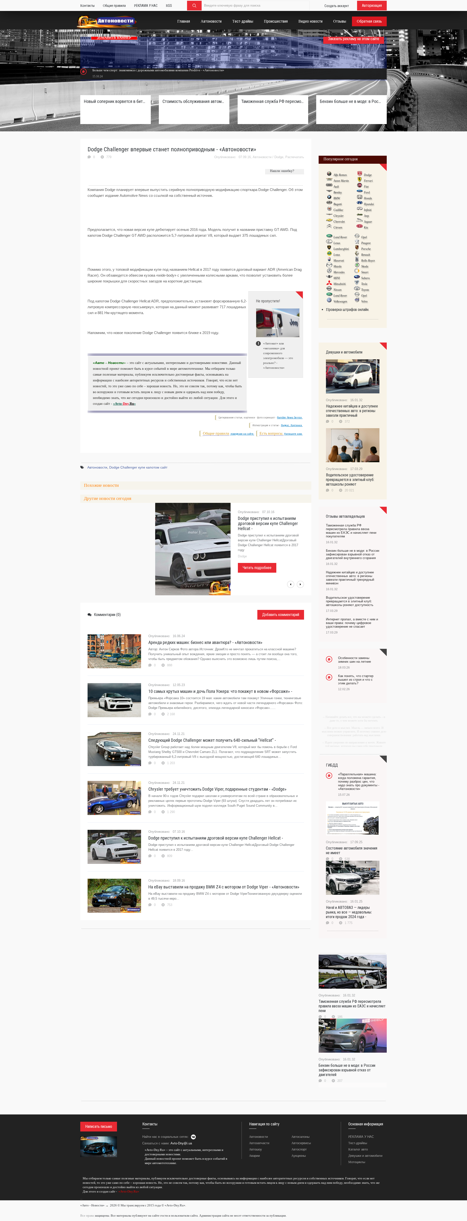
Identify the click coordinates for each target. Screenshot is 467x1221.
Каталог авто (358, 1149)
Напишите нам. (293, 433)
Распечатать (294, 157)
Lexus (336, 243)
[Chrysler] (329, 215)
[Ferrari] (359, 180)
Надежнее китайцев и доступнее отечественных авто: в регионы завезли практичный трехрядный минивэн (350, 577)
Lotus (336, 254)
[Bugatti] (329, 204)
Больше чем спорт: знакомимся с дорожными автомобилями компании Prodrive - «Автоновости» (158, 70)
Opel (364, 237)
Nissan (337, 289)
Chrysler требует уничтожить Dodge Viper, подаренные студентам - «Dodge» (217, 789)
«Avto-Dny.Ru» (128, 1191)
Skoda (364, 266)
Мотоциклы (356, 1162)
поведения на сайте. (242, 433)
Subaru (365, 278)
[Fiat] (359, 186)
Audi (336, 186)
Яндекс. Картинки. (292, 425)
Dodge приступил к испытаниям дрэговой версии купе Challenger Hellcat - (268, 523)
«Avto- (118, 404)
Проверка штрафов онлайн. (347, 309)
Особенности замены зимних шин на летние (354, 659)
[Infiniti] (359, 210)
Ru (132, 404)
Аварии (254, 1156)
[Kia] (359, 227)
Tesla (364, 284)
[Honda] (359, 198)
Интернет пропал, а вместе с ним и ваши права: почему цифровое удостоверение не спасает (352, 622)
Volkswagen (340, 301)
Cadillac (338, 210)
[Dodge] (359, 175)
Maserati (338, 260)
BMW (336, 198)
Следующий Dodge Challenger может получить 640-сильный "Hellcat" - (212, 740)
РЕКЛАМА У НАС (361, 1137)
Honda (368, 198)
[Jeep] (359, 215)
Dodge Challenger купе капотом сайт (138, 467)
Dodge (278, 157)
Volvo (364, 301)
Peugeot (365, 243)
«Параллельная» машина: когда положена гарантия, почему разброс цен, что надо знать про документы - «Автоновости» (358, 781)
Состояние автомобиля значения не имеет (351, 850)
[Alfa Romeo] (329, 175)
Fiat (366, 186)
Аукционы (298, 1156)
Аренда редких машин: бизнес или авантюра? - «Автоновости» (205, 642)
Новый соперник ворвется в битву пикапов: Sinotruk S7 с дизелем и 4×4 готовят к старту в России (115, 101)
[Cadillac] (329, 210)
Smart (364, 272)
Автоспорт (299, 1149)
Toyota (365, 289)
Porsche (366, 249)
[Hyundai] (359, 204)
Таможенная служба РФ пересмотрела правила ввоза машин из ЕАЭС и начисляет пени (352, 1006)
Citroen (337, 227)
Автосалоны (300, 1137)
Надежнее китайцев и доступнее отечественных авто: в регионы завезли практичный (352, 411)
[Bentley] (329, 192)
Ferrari (368, 180)
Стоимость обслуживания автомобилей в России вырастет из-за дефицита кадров (194, 101)
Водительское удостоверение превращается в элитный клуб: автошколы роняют (350, 480)
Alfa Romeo (340, 175)
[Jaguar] (359, 221)
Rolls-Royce (368, 260)
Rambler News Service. (290, 417)
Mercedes (339, 272)
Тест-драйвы (357, 1143)
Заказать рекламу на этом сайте (353, 38)
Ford (367, 192)
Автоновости (262, 157)
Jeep (366, 215)
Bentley (337, 192)
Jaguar (368, 221)
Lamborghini (341, 249)
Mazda (337, 266)
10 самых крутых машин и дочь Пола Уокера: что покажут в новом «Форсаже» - (220, 691)
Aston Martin (341, 180)
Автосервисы (301, 1143)
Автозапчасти (259, 1143)
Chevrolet (339, 221)
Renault (365, 254)
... (81, 1198)
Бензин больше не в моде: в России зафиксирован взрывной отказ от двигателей (347, 1070)
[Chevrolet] (329, 221)
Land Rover (340, 237)
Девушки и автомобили (365, 1156)
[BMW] (329, 198)
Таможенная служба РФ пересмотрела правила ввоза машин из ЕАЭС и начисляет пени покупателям (273, 101)
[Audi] (329, 186)
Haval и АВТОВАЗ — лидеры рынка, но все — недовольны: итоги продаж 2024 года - (349, 912)
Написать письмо (98, 1126)
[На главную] (107, 22)
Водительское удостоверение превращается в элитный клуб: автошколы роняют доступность (349, 601)
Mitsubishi (339, 284)
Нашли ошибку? (282, 171)
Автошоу (255, 1149)
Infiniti (367, 210)
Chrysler (338, 215)
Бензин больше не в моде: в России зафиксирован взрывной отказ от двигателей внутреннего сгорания (351, 101)
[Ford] (359, 192)
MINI (336, 278)
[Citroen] (329, 227)
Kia (366, 227)
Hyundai (369, 204)
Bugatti (337, 204)
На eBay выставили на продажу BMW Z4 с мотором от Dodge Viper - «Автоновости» (223, 886)
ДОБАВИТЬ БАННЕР (114, 37)
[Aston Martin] (329, 180)
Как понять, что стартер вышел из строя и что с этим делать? (355, 679)
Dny (126, 404)
